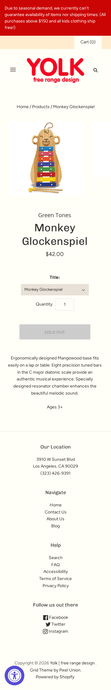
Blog (55, 526)
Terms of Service (55, 578)
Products (41, 106)
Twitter (58, 624)
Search (56, 557)
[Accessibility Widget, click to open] (14, 675)
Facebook (58, 617)
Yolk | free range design (72, 663)
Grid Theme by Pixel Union (55, 670)
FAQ (55, 564)
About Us (55, 519)
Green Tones (54, 215)
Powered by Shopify (55, 677)
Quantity (44, 304)
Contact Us (56, 512)
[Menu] (13, 70)
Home (23, 106)
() (88, 42)
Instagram (58, 631)
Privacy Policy (56, 585)
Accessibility (55, 571)
